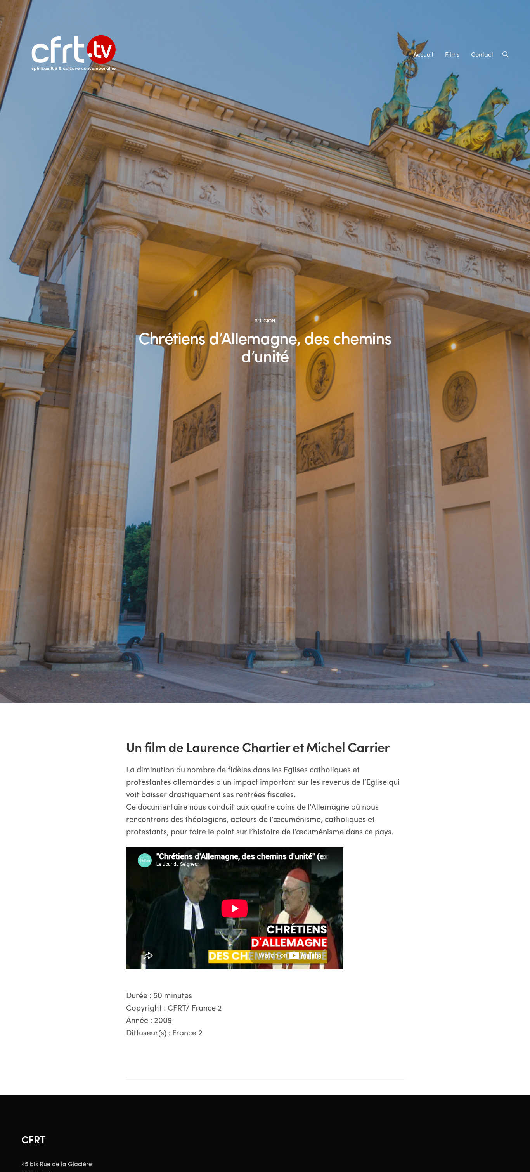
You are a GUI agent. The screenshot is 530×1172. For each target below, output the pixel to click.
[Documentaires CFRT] (75, 54)
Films (452, 54)
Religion (265, 320)
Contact (482, 54)
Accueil (423, 54)
